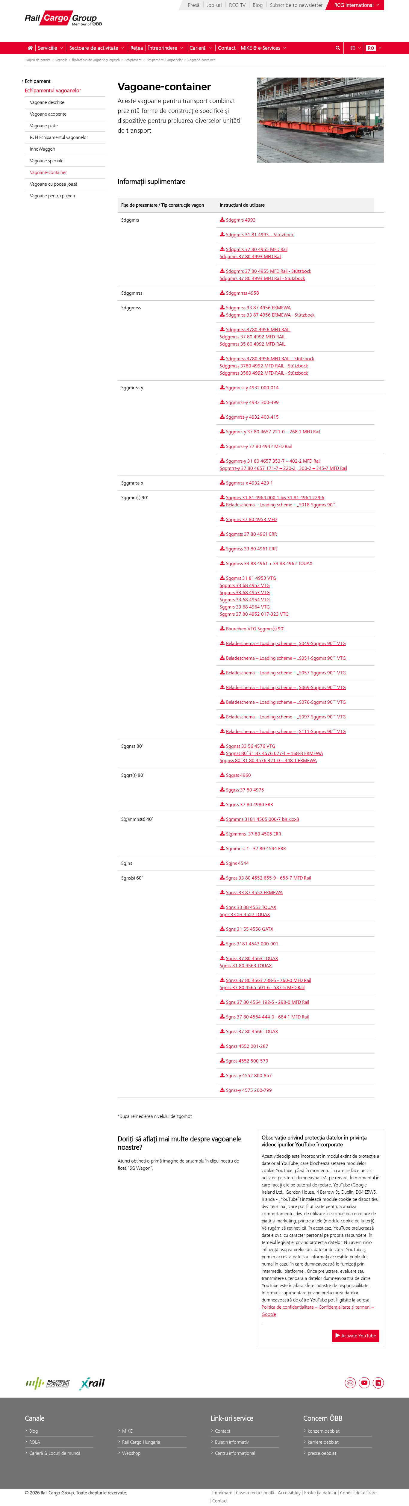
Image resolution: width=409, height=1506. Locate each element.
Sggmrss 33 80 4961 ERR (251, 549)
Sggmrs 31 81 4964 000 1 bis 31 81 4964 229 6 (275, 498)
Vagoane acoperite (48, 114)
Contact (227, 48)
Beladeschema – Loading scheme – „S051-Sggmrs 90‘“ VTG (286, 658)
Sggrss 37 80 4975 (245, 790)
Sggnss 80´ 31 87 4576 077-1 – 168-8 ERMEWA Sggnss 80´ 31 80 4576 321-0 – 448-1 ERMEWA (271, 757)
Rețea (137, 48)
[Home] (30, 48)
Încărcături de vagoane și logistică (96, 60)
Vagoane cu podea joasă (54, 184)
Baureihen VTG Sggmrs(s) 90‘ (255, 629)
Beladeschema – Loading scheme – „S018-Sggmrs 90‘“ (281, 505)
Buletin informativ (231, 1442)
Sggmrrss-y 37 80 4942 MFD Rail (259, 446)
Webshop (130, 1453)
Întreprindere (162, 48)
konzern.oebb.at (323, 1431)
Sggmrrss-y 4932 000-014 (252, 388)
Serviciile (47, 48)
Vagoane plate (44, 125)
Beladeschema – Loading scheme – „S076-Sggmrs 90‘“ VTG (286, 702)
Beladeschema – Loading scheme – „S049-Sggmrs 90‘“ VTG (286, 644)
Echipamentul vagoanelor (164, 60)
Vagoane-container (201, 60)
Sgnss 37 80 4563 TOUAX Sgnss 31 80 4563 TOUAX (249, 962)
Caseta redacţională (255, 1493)
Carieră (198, 48)
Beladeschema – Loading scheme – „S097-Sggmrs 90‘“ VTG (286, 717)
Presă (194, 5)
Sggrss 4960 (238, 775)
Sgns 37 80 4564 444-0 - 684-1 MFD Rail (267, 1017)
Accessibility (289, 1493)
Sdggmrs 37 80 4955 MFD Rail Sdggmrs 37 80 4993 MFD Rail (253, 253)
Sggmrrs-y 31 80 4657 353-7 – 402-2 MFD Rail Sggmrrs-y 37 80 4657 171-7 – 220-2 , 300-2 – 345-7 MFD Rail (283, 464)
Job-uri (214, 5)
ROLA (34, 1442)
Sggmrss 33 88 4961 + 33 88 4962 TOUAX (269, 564)
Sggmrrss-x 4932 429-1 (249, 483)
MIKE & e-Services (260, 48)
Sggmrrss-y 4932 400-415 (252, 417)
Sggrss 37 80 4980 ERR (249, 805)
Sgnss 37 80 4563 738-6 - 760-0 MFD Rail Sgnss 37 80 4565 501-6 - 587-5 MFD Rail (265, 984)
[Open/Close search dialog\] (338, 48)
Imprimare (222, 1493)
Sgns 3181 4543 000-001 (252, 944)
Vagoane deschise (47, 102)
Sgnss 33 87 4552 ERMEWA (254, 893)
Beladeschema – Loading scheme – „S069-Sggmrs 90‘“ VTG (286, 688)
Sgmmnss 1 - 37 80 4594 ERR (256, 849)
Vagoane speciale (46, 161)
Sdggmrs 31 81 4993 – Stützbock (260, 235)
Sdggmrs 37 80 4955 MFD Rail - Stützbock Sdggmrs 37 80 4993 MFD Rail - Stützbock (265, 274)
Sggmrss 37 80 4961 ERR (251, 534)
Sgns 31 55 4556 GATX (249, 929)
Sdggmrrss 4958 (242, 293)
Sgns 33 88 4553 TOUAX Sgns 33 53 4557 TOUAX (248, 911)
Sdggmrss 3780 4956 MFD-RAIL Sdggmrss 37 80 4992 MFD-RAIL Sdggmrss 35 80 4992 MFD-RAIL (255, 337)
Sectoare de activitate (93, 48)
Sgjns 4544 (237, 863)
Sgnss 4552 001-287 (247, 1046)
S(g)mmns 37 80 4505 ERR (253, 834)
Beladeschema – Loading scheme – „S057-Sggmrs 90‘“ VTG (286, 673)
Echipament (133, 60)
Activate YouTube (358, 1336)
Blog (258, 5)
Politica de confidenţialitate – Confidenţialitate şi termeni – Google (318, 1310)
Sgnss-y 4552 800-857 (249, 1076)
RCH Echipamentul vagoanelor (59, 137)
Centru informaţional (234, 1453)
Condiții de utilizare (358, 1493)
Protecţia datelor (320, 1493)
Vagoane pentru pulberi (52, 196)
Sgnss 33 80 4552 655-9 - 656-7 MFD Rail (268, 878)
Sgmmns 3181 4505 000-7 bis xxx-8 (262, 819)
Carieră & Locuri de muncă (54, 1453)
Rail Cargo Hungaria (140, 1442)
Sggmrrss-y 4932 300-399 (252, 402)
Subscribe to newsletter (296, 5)
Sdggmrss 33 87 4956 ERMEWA (258, 308)
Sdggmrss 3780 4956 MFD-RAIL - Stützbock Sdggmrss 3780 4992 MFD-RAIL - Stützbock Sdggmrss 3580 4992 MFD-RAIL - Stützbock (267, 366)
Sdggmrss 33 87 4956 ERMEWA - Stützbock (270, 315)
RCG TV (237, 5)
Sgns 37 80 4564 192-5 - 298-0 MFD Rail (267, 1002)
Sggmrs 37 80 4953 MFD (251, 520)
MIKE (126, 1431)
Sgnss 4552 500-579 (247, 1061)
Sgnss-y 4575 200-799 (249, 1090)
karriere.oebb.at (323, 1442)
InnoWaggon (42, 149)
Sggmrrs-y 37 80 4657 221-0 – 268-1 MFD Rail (273, 432)
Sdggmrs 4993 (241, 220)
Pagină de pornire (38, 60)
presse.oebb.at (321, 1453)
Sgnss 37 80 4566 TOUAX (252, 1032)
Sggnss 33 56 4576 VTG (250, 746)
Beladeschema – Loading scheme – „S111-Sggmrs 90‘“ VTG (286, 732)
